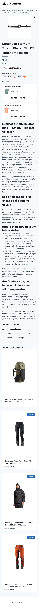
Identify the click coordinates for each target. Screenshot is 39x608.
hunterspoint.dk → (20, 98)
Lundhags (5, 56)
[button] (34, 17)
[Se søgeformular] (30, 3)
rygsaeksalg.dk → (12, 68)
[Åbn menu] (35, 3)
